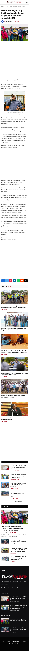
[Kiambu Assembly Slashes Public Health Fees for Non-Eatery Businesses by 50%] (5, 476)
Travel (24, 641)
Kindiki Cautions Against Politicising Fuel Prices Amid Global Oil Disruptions (14, 374)
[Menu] (2, 2)
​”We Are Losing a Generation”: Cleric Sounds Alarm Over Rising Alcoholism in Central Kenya (14, 351)
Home (3, 641)
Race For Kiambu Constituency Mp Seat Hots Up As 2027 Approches (18, 485)
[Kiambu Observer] (14, 2)
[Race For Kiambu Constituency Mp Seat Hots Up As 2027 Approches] (5, 485)
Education (17, 643)
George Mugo (9, 21)
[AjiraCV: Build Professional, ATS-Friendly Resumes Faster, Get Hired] (5, 467)
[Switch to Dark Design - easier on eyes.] (27, 2)
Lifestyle (8, 641)
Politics (11, 643)
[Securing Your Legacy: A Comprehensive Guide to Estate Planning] (5, 541)
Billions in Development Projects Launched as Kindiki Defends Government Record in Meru (14, 306)
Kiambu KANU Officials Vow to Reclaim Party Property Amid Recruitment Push (13, 329)
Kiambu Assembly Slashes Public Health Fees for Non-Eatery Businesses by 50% (18, 476)
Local (3, 523)
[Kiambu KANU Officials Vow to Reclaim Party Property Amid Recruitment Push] (14, 319)
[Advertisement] (14, 60)
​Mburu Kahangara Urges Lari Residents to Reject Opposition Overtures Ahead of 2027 (12, 528)
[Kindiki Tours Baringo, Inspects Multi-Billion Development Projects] (14, 386)
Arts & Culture (16, 641)
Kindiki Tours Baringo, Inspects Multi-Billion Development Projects (13, 396)
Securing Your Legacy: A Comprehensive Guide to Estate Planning (18, 541)
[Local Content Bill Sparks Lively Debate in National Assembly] (14, 409)
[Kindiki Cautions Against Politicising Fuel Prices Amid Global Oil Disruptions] (14, 364)
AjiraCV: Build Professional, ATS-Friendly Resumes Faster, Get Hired (18, 467)
